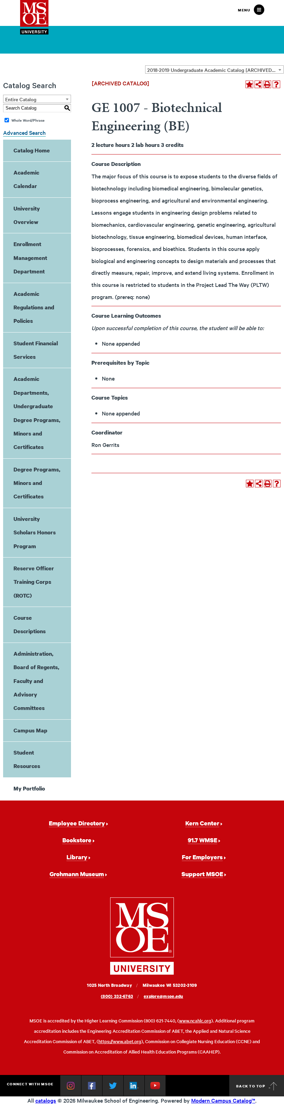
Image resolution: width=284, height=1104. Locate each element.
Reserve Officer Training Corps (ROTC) (34, 581)
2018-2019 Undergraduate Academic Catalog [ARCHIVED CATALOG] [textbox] (215, 69)
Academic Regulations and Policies (34, 307)
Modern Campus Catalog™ (223, 1100)
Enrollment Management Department (30, 257)
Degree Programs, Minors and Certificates (37, 483)
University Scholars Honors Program (35, 532)
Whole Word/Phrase (28, 120)
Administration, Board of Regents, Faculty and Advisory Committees (36, 681)
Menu (244, 10)
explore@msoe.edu (163, 996)
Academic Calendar (26, 179)
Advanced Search (24, 132)
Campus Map (30, 730)
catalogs (45, 1100)
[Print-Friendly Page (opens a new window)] (267, 84)
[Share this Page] (258, 84)
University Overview (27, 215)
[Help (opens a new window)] (276, 84)
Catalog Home (32, 150)
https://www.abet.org (119, 1041)
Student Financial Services (36, 350)
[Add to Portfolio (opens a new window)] (249, 84)
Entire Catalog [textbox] (20, 99)
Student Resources (27, 759)
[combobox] (214, 69)
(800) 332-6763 (117, 996)
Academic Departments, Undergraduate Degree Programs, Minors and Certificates (37, 413)
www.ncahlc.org (195, 1020)
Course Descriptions (30, 624)
